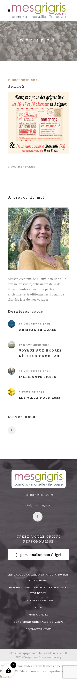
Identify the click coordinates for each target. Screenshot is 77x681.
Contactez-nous (38, 629)
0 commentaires (22, 166)
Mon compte (38, 614)
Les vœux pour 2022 (40, 398)
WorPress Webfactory (47, 657)
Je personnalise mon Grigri (38, 554)
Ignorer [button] (5, 676)
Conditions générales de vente (38, 622)
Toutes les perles (38, 600)
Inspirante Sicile (37, 377)
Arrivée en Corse (37, 330)
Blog (39, 607)
